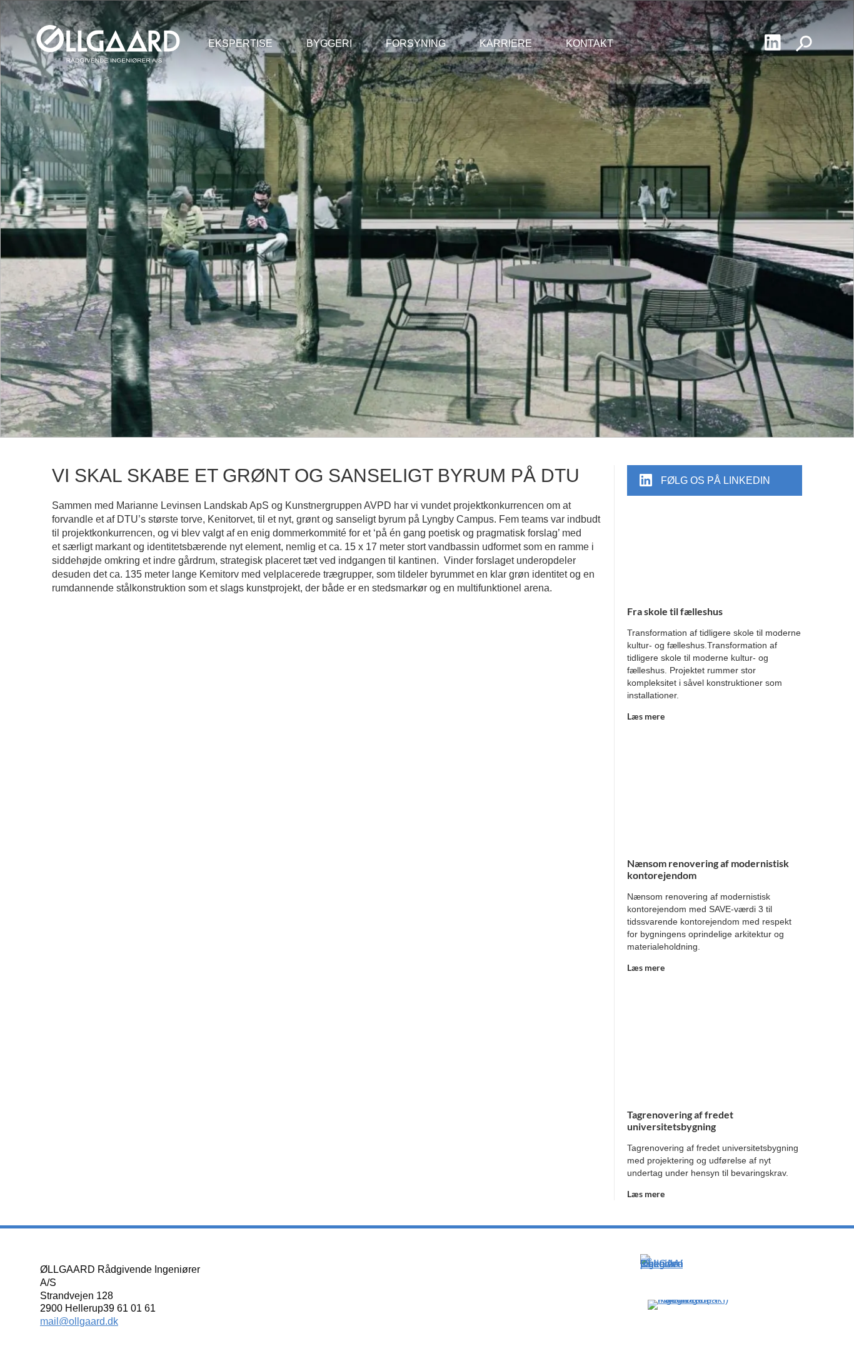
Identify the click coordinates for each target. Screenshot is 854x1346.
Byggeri (329, 43)
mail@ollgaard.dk (79, 1321)
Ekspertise (240, 43)
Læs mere (646, 716)
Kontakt (589, 43)
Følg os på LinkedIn (715, 480)
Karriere (506, 43)
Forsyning (416, 43)
